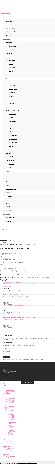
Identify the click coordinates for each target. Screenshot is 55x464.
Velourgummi (42, 277)
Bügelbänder (11, 128)
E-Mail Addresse (6, 351)
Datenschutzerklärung (39, 359)
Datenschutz (6, 372)
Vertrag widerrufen (27, 382)
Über (4, 367)
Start (1, 244)
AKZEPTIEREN (22, 463)
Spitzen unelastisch (10, 24)
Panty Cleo (11, 64)
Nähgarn (10, 167)
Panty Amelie (12, 67)
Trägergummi (12, 85)
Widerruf (5, 370)
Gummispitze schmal (16, 244)
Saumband (11, 164)
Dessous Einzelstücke (11, 217)
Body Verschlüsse (13, 139)
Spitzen (5, 17)
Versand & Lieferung (7, 365)
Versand (4, 256)
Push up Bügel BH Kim (13, 46)
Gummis (9, 244)
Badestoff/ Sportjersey (11, 189)
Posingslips (8, 221)
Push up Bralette (12, 49)
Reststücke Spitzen (10, 196)
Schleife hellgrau (7, 286)
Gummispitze (12, 92)
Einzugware (8, 178)
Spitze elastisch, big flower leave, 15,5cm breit (14, 308)
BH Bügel (11, 131)
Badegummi (11, 106)
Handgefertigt (6, 214)
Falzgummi (11, 96)
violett (47, 277)
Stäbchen (11, 146)
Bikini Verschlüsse (13, 142)
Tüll (6, 181)
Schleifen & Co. (12, 117)
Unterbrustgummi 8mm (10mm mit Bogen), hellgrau (15, 296)
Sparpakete (8, 35)
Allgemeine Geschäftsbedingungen (11, 371)
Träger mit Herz (12, 56)
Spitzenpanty (12, 71)
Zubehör (8, 203)
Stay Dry (8, 185)
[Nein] (37, 463)
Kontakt (4, 368)
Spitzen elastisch (9, 21)
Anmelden (5, 229)
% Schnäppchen (7, 192)
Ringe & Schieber (12, 121)
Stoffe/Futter (9, 206)
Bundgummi (11, 103)
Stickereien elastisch (10, 28)
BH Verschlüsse (12, 114)
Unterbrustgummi (13, 89)
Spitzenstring (12, 74)
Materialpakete (6, 39)
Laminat (7, 174)
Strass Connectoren (13, 149)
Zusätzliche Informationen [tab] (9, 268)
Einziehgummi (12, 99)
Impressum (5, 369)
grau (38, 277)
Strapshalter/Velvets (13, 135)
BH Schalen (11, 156)
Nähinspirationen (7, 210)
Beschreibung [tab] (6, 267)
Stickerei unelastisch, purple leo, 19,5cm (13, 319)
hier (12, 339)
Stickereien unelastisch (11, 31)
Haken (10, 124)
